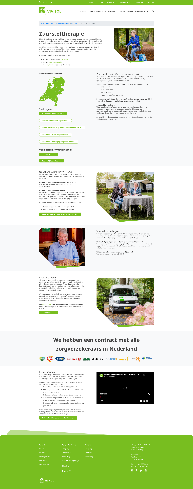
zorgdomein (50, 65)
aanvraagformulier (55, 62)
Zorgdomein (46, 304)
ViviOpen (65, 59)
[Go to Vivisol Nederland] (50, 11)
